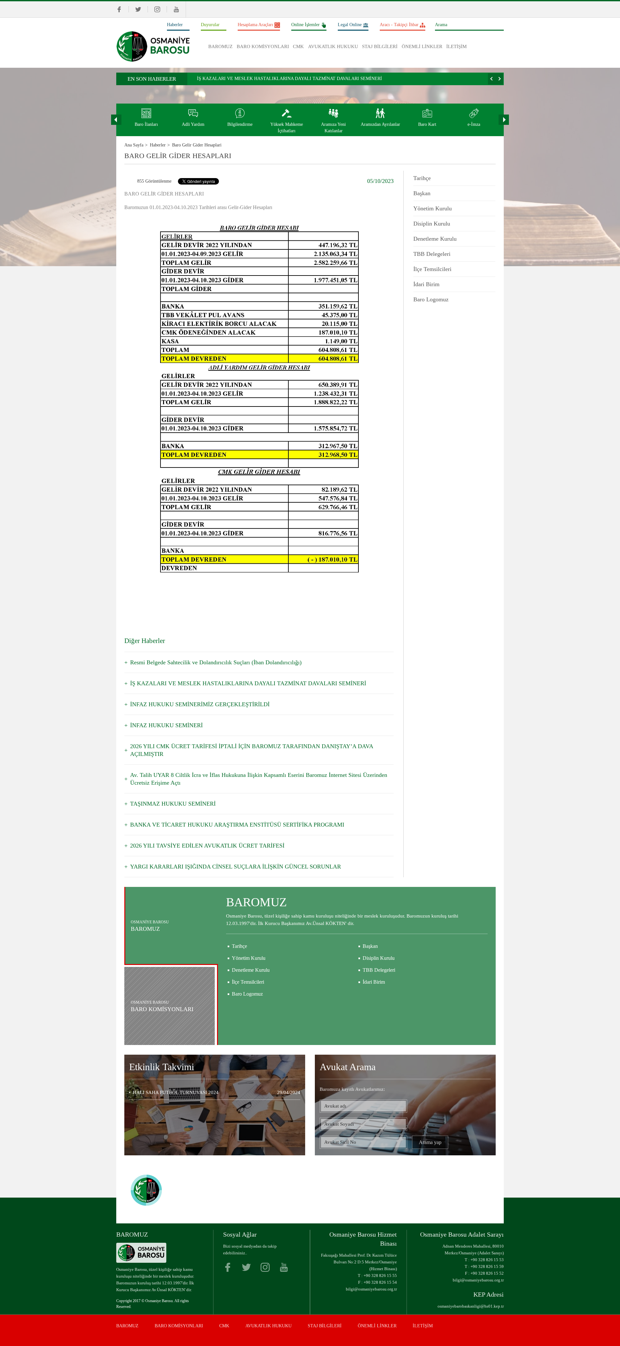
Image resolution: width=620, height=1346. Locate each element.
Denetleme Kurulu (435, 239)
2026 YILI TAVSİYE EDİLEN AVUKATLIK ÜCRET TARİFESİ (207, 845)
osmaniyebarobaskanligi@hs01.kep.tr (471, 1306)
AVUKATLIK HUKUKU (333, 46)
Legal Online (350, 24)
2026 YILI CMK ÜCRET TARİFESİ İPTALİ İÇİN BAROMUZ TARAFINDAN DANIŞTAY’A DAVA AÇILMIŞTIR (251, 750)
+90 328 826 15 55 (380, 1275)
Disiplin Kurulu (431, 223)
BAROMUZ (220, 46)
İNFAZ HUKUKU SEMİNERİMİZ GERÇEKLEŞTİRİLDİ (200, 704)
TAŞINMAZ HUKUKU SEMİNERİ (173, 803)
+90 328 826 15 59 (487, 1266)
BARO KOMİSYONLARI (263, 46)
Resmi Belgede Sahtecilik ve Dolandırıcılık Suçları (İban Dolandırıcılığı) (216, 662)
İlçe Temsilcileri (432, 269)
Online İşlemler (305, 24)
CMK (298, 46)
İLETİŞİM (456, 46)
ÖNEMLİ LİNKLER (422, 46)
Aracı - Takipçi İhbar (399, 24)
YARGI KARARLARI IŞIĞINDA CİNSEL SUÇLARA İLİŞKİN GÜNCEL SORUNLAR (235, 866)
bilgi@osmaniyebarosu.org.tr (371, 1289)
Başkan (421, 193)
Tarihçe (422, 178)
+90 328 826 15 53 (487, 1259)
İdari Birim (426, 284)
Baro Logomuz (431, 299)
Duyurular (210, 24)
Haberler (175, 24)
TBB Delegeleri (431, 254)
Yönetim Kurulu (432, 208)
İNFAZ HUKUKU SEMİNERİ (166, 725)
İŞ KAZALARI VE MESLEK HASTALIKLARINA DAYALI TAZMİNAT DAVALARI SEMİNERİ (289, 78)
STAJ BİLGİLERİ (380, 46)
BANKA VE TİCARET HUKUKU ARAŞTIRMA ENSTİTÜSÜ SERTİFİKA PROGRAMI (237, 824)
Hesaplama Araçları (255, 24)
